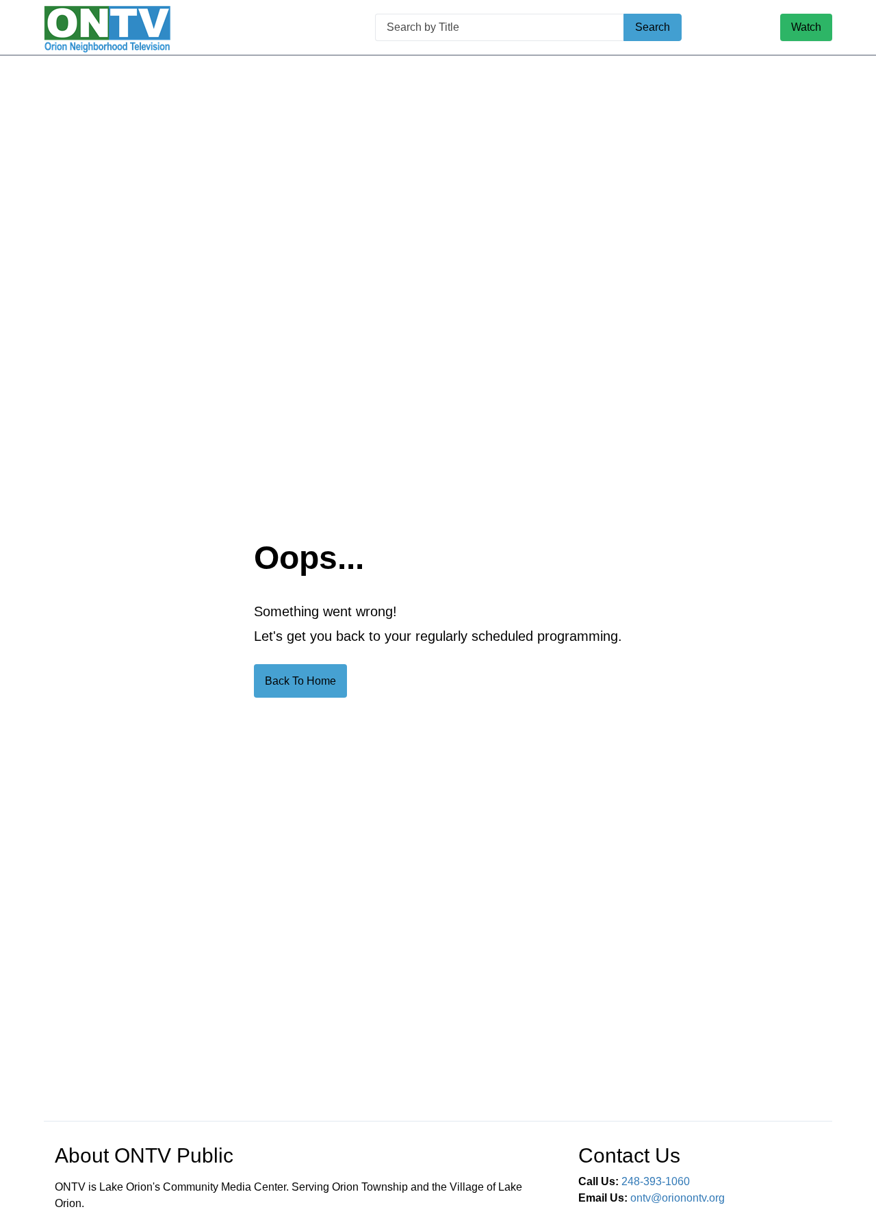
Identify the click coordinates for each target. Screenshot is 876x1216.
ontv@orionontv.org (677, 1198)
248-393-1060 (655, 1181)
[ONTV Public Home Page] (107, 27)
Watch (806, 27)
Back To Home (300, 681)
